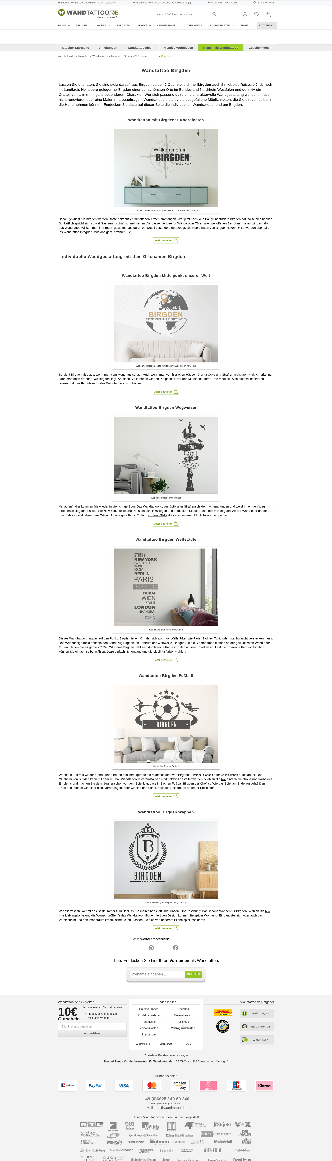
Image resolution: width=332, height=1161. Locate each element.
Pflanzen (123, 25)
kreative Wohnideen (178, 47)
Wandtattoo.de (66, 56)
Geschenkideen (259, 47)
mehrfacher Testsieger (224, 3)
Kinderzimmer (166, 25)
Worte (101, 25)
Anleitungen (108, 47)
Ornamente (194, 25)
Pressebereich (183, 1015)
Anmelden (92, 1033)
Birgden (165, 56)
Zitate (243, 25)
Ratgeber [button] (265, 25)
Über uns (183, 1008)
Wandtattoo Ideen (140, 47)
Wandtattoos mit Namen (105, 56)
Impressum (149, 1034)
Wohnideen (261, 1039)
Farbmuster (149, 1021)
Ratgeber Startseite (75, 47)
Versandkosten (149, 1028)
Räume (61, 25)
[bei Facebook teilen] (168, 948)
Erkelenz (196, 774)
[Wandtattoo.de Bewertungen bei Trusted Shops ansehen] (222, 1031)
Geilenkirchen (229, 774)
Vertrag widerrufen (183, 1028)
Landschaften (220, 25)
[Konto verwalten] (245, 15)
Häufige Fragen (148, 1008)
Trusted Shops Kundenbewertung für (138, 1061)
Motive (142, 25)
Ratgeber (83, 56)
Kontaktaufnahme (149, 1015)
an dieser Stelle (157, 515)
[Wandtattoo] (88, 12)
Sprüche (81, 25)
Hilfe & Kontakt (265, 3)
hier (128, 651)
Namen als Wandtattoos (220, 47)
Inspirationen (260, 1026)
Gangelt (83, 94)
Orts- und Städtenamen (137, 56)
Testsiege (183, 1021)
